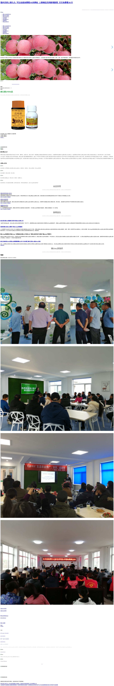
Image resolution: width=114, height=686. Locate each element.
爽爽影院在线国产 (24, 684)
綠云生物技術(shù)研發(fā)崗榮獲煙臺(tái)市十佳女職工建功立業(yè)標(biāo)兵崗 (20, 241)
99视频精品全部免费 (32, 684)
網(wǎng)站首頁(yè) (7, 14)
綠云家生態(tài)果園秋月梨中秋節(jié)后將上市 (11, 220)
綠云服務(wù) (5, 19)
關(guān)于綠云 (6, 15)
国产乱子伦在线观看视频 (42, 684)
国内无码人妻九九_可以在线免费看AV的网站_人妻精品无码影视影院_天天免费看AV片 (36, 2)
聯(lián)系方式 (6, 21)
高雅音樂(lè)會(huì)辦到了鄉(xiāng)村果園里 (11, 226)
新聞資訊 (5, 20)
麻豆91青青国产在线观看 (53, 684)
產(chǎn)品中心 (6, 16)
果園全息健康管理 (4, 199)
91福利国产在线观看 (4, 684)
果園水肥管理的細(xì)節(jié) (6, 193)
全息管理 (5, 17)
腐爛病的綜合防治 (4, 205)
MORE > (2, 137)
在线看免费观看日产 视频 (14, 684)
